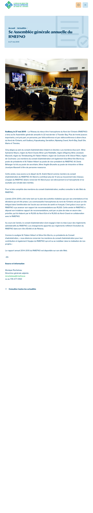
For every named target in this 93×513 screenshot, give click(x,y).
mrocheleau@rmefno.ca (15, 276)
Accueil (11, 28)
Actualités (22, 28)
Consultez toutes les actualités (22, 289)
